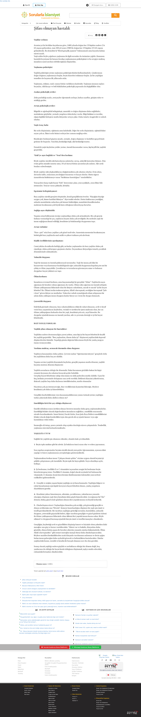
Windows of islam (52, 708)
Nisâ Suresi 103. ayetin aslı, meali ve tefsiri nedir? (91, 627)
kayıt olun (60, 571)
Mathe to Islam (51, 710)
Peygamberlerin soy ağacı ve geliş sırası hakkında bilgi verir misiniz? (42, 617)
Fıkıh (19, 661)
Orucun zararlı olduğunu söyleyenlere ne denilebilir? (38, 588)
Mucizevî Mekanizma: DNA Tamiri (33, 585)
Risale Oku (74, 690)
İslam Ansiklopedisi (51, 675)
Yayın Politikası (76, 669)
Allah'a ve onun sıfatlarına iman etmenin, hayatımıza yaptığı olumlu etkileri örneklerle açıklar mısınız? (54, 603)
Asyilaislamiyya (51, 696)
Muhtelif (20, 671)
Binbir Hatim (27, 692)
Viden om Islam (51, 700)
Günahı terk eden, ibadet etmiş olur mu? (88, 623)
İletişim (74, 675)
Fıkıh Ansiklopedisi (50, 666)
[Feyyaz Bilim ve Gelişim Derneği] (111, 666)
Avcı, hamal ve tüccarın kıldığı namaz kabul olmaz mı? (37, 628)
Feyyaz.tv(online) (100, 706)
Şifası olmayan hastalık (29, 580)
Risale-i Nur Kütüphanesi (102, 702)
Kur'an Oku (98, 700)
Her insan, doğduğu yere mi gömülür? (87, 644)
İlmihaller (47, 673)
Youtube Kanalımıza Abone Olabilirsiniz (55, 647)
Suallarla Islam (51, 692)
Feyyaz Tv (74, 696)
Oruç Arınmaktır (27, 597)
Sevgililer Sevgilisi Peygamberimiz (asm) (56, 663)
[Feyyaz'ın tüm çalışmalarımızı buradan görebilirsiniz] (133, 712)
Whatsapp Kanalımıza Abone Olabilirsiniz (86, 647)
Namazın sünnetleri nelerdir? (84, 640)
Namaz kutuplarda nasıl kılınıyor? (85, 635)
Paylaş (91, 35)
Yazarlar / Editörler (78, 663)
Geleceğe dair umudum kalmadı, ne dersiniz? (36, 591)
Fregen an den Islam (53, 694)
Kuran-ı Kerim (27, 690)
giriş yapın (49, 571)
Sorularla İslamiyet (28, 688)
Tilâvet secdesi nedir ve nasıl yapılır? (87, 631)
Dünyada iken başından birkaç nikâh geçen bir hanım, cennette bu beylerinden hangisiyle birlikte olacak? (56, 600)
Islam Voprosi (51, 690)
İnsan (19, 665)
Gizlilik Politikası (77, 671)
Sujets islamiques (52, 712)
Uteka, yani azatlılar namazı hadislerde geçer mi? (36, 625)
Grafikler (106, 23)
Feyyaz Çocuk (99, 694)
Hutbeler (47, 671)
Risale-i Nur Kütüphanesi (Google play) (105, 688)
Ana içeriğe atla (5, 1)
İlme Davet (26, 694)
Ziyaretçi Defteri (77, 667)
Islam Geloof (51, 702)
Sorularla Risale (76, 688)
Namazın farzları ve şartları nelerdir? (87, 615)
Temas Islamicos (52, 706)
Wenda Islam (51, 704)
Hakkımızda (75, 661)
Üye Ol (27, 5)
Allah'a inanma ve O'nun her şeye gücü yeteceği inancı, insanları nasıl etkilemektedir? (49, 606)
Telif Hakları (75, 673)
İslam (19, 667)
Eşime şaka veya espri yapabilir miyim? (34, 594)
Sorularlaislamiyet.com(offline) (103, 704)
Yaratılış (20, 673)
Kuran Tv (74, 698)
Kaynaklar (75, 665)
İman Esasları (22, 663)
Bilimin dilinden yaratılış (52, 661)
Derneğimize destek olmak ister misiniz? (111, 670)
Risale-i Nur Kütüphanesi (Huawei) (104, 690)
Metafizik (21, 669)
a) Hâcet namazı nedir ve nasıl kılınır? (87, 619)
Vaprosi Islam (51, 698)
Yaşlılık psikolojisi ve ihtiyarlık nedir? (33, 583)
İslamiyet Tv (75, 700)
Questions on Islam (52, 688)
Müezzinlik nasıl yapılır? (27, 614)
